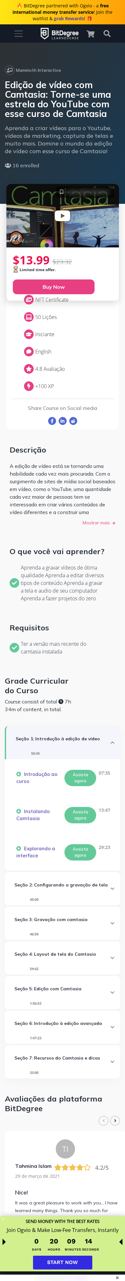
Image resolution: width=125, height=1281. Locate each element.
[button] (93, 34)
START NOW (62, 1262)
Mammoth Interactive (38, 70)
